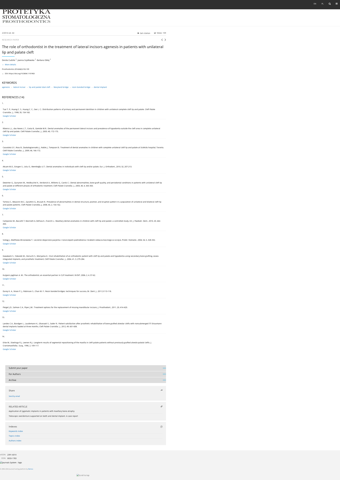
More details (10, 64)
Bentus (30, 469)
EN (315, 3)
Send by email (14, 396)
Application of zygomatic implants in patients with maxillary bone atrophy (42, 411)
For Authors (15, 374)
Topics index (14, 436)
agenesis (6, 87)
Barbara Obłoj (43, 60)
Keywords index (16, 431)
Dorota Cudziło (8, 60)
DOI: (20, 73)
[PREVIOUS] (162, 40)
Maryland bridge (61, 87)
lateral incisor (19, 87)
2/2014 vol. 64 (8, 33)
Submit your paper (18, 368)
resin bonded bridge (81, 87)
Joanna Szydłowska (26, 60)
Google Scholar (9, 116)
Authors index (15, 440)
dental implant (100, 87)
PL (323, 3)
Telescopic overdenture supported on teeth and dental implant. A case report (43, 416)
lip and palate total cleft (39, 87)
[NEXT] (165, 40)
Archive (12, 380)
